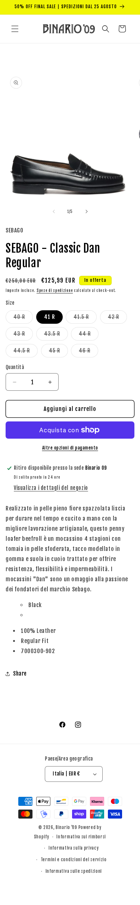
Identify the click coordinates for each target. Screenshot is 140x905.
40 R (23, 318)
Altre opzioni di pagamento (70, 448)
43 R (23, 335)
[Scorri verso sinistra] (54, 211)
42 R (117, 318)
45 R (58, 352)
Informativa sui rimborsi (81, 837)
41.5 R (85, 318)
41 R (49, 317)
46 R (88, 352)
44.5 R (25, 352)
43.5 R (56, 335)
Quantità (15, 367)
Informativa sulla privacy (74, 848)
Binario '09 (66, 827)
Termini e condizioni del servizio (74, 859)
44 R (89, 335)
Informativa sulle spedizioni (74, 871)
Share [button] (20, 673)
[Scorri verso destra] (86, 211)
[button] (15, 29)
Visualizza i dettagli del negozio (51, 488)
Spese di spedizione (55, 290)
